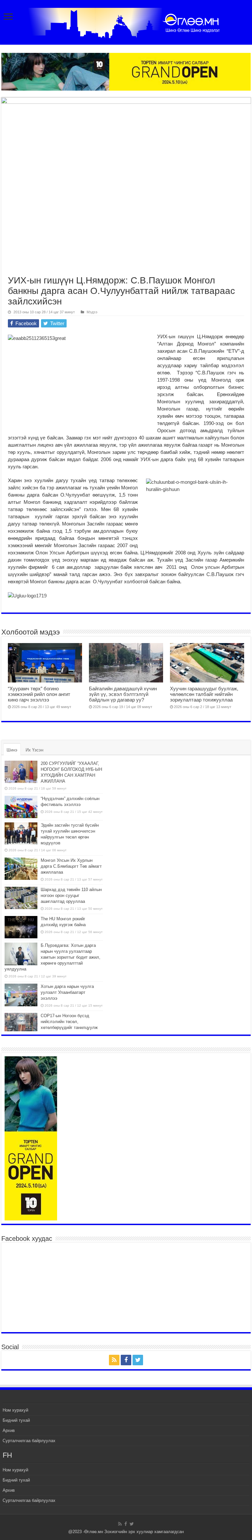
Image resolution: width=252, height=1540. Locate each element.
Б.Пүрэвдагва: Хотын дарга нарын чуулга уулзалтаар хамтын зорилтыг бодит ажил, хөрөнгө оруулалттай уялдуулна (52, 957)
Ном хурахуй (15, 1410)
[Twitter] (138, 1360)
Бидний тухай (16, 1420)
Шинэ (12, 750)
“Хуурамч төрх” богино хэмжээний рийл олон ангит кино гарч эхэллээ (39, 694)
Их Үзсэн (34, 750)
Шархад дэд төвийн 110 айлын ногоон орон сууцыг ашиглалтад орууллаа (71, 895)
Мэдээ (92, 312)
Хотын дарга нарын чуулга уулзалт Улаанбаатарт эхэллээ (67, 992)
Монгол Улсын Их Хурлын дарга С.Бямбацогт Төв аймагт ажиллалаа (71, 866)
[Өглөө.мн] (126, 22)
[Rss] (114, 1360)
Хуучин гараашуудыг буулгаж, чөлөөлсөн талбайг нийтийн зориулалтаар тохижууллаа (204, 694)
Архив (9, 1430)
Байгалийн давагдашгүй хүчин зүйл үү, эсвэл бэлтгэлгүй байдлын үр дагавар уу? (123, 694)
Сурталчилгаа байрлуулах (29, 1440)
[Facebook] (126, 1360)
